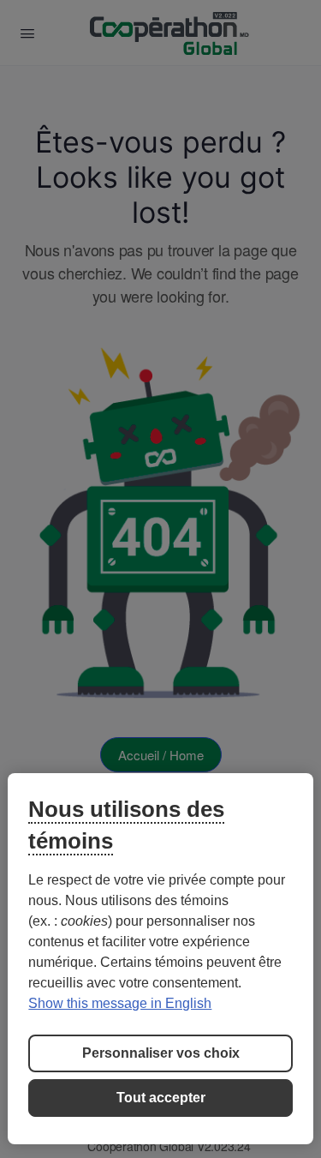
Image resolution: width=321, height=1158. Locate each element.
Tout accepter (160, 1097)
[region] (160, 958)
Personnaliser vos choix (161, 1053)
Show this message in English (119, 1003)
